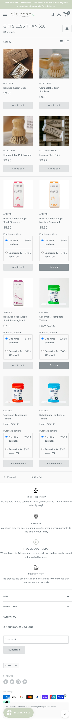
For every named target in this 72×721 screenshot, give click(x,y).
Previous (11, 477)
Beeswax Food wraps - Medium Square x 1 (51, 220)
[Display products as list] (67, 41)
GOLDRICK (8, 83)
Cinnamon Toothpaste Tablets (15, 416)
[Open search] (52, 14)
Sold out (54, 267)
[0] (66, 14)
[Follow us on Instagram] (18, 681)
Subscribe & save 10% (15, 254)
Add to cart (18, 105)
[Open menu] (5, 14)
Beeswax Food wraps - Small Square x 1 (15, 220)
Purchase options (12, 234)
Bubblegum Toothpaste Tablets (52, 416)
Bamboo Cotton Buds (14, 87)
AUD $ (8, 665)
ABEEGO (7, 214)
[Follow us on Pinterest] (24, 681)
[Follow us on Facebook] (5, 681)
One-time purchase (14, 242)
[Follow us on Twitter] (12, 681)
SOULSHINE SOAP (48, 150)
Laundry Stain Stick (49, 155)
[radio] (6, 240)
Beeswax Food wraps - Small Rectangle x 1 (15, 318)
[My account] (59, 14)
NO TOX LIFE (45, 83)
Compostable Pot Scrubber (17, 155)
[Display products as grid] (61, 41)
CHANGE (43, 312)
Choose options (18, 463)
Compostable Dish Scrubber (49, 89)
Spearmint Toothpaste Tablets (51, 318)
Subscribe (14, 649)
